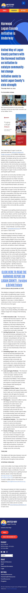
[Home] (2, 1)
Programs (3, 581)
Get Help (23, 10)
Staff (2, 564)
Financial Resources (6, 574)
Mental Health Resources (8, 577)
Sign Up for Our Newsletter (9, 537)
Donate (4, 532)
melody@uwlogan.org (14, 228)
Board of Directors (6, 562)
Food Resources (5, 579)
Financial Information (7, 566)
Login (2, 568)
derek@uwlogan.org (7, 477)
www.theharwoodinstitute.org (18, 504)
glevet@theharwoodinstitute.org (16, 481)
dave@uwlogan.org (6, 475)
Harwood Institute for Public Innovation (12, 153)
